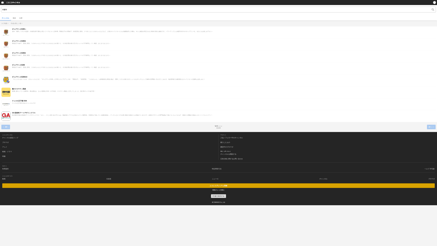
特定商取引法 (216, 169)
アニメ (4, 147)
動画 (14, 18)
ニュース (215, 179)
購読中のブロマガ (226, 147)
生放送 (108, 179)
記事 (20, 18)
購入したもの (225, 142)
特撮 (3, 156)
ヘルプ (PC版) (430, 169)
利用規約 (5, 169)
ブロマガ (5, 142)
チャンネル (5, 18)
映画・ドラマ (7, 151)
